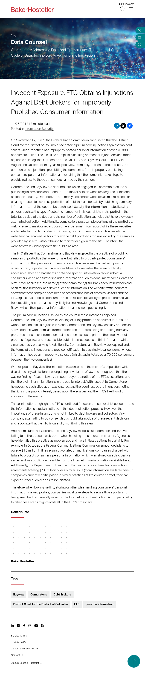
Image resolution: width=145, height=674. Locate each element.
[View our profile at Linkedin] (12, 625)
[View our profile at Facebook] (24, 625)
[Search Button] (123, 9)
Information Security (39, 129)
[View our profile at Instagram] (29, 625)
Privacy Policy (18, 642)
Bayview (18, 594)
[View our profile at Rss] (42, 625)
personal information (99, 604)
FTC (76, 604)
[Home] (138, 30)
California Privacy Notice (24, 648)
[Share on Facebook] (130, 126)
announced (97, 140)
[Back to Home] (32, 9)
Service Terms (19, 636)
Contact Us (17, 655)
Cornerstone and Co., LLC (61, 160)
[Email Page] (138, 37)
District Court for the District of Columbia (40, 604)
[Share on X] (123, 126)
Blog (13, 35)
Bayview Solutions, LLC (103, 160)
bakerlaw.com (126, 4)
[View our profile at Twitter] (18, 625)
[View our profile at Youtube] (36, 625)
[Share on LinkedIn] (117, 126)
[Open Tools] (138, 45)
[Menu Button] (131, 9)
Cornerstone (38, 594)
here (126, 460)
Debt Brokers (62, 594)
